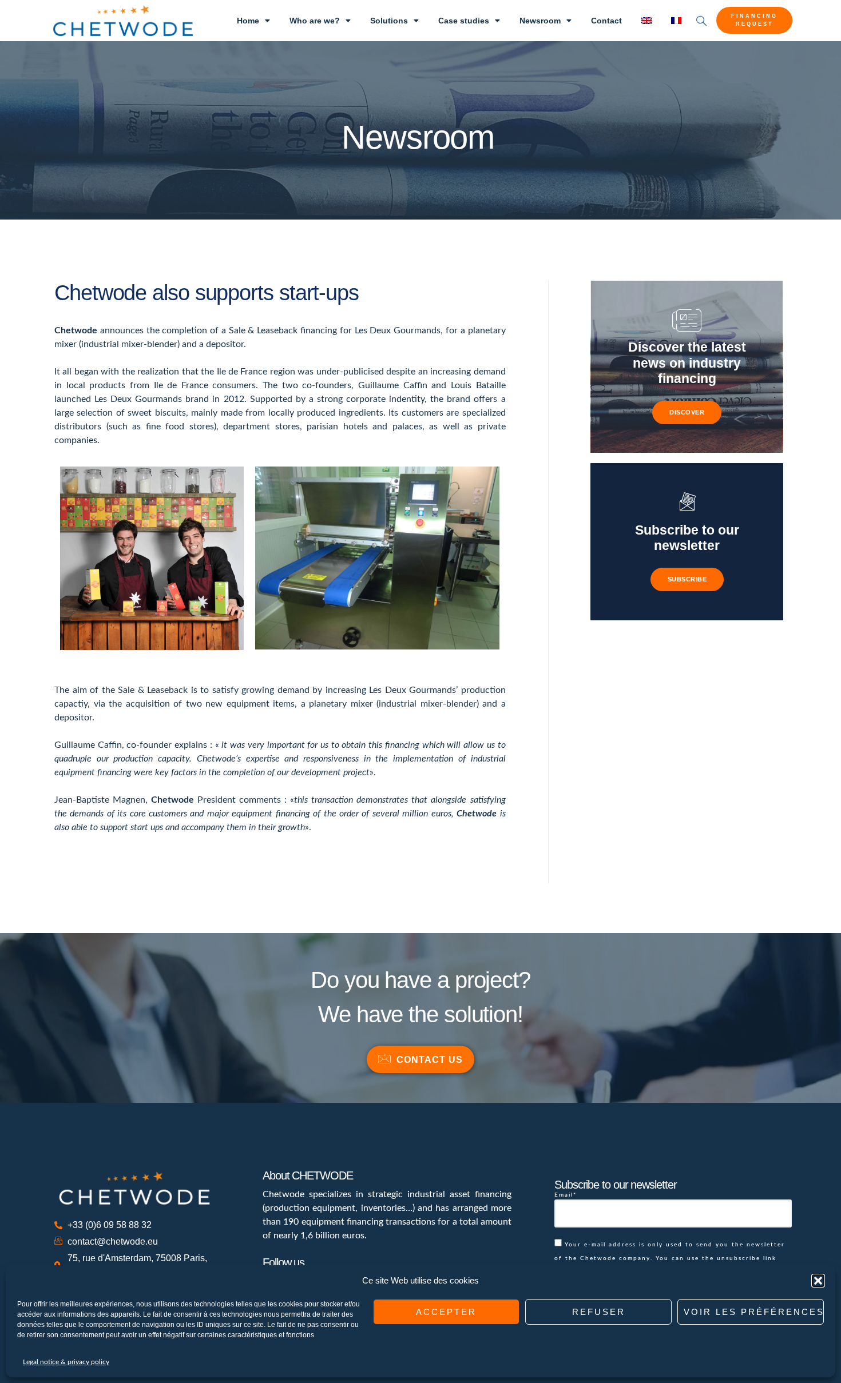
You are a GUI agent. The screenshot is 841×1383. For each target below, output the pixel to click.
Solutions (389, 20)
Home (248, 20)
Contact (606, 20)
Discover (686, 412)
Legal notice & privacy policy (66, 1361)
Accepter (446, 1312)
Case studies (463, 20)
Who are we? (314, 20)
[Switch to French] (676, 20)
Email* (565, 1195)
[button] (818, 1280)
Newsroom (540, 20)
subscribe (687, 579)
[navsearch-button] (701, 20)
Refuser (598, 1312)
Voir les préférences (754, 1312)
